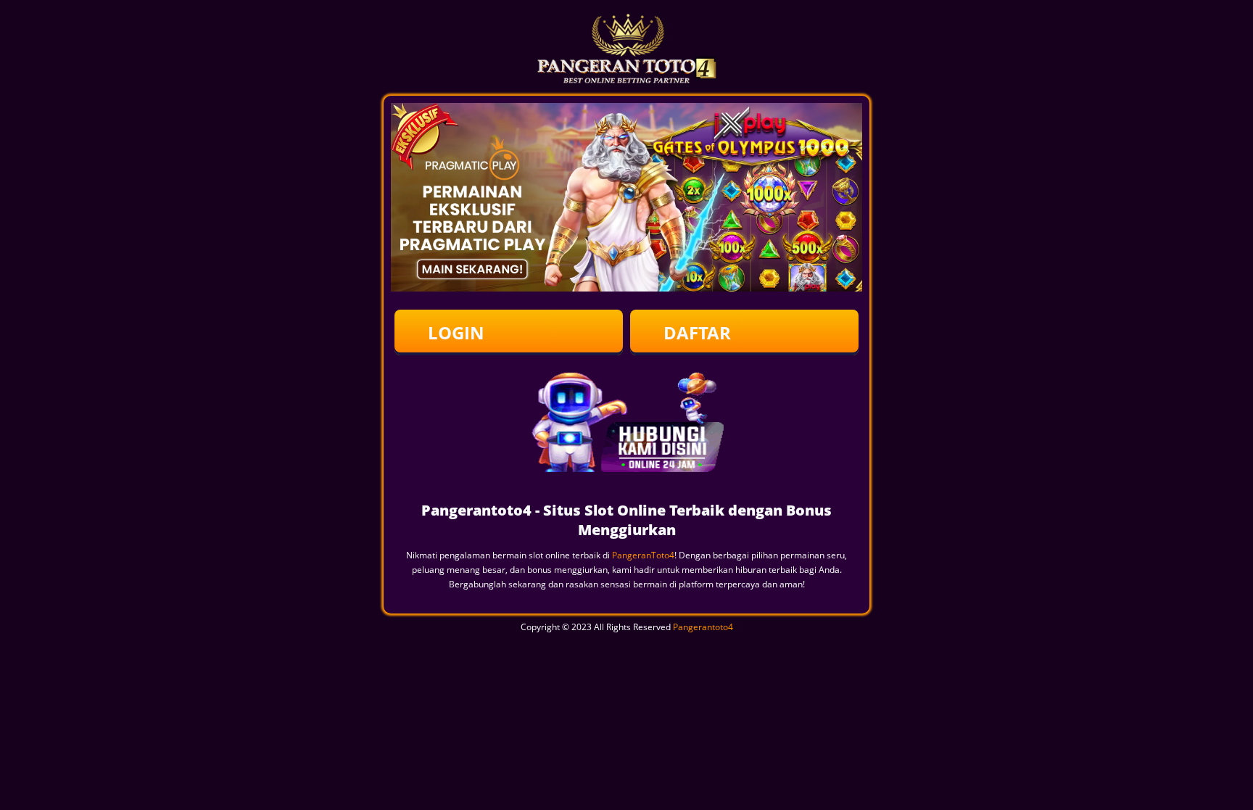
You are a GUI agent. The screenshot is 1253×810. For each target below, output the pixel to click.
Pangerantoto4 (703, 627)
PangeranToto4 (643, 555)
